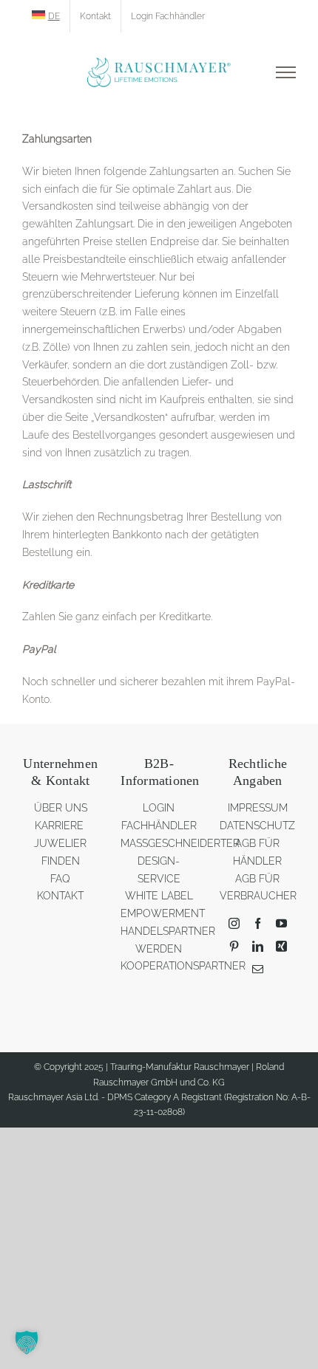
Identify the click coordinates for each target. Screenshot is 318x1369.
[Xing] (281, 946)
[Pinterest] (234, 946)
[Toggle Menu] (286, 72)
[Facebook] (257, 923)
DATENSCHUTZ (257, 825)
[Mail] (257, 969)
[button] (26, 1342)
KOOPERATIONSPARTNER (183, 966)
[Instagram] (234, 923)
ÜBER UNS (60, 808)
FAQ (60, 879)
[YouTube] (281, 923)
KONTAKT (60, 896)
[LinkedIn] (257, 946)
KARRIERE (61, 825)
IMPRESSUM (258, 808)
